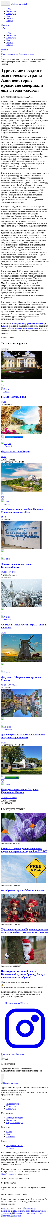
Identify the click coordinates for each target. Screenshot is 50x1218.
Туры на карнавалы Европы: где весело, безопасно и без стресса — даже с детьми (24, 931)
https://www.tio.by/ (9, 1174)
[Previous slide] (3, 349)
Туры (8, 9)
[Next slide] (7, 349)
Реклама (10, 1148)
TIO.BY (6, 1208)
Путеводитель (12, 1104)
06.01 (3, 633)
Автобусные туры (14, 1118)
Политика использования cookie (28, 1213)
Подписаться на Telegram (16, 1003)
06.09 (3, 685)
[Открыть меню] (5, 3)
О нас (9, 1132)
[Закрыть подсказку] (2, 1056)
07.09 (14, 572)
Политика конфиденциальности (15, 1211)
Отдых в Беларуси (14, 1122)
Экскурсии (11, 11)
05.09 (3, 402)
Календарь (11, 13)
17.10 (3, 517)
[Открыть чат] (2, 1076)
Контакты (10, 1136)
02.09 (9, 797)
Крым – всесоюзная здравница (23, 328)
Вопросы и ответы (14, 1145)
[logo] (19, 4)
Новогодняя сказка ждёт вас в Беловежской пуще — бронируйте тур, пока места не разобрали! (23, 974)
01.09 (3, 572)
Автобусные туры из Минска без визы (23, 890)
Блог (8, 16)
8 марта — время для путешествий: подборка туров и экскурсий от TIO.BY (24, 850)
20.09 (14, 685)
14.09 (3, 456)
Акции (9, 18)
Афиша (9, 21)
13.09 (9, 685)
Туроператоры (12, 1106)
